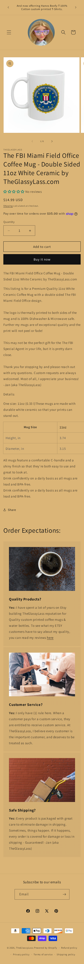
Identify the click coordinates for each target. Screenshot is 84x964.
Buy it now (42, 259)
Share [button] (12, 510)
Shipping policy (66, 954)
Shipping (8, 205)
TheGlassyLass (24, 947)
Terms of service (43, 954)
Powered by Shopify (45, 947)
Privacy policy (21, 954)
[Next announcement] (76, 7)
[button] (9, 32)
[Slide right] (52, 141)
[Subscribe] (64, 894)
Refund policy (69, 947)
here (50, 637)
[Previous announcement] (8, 7)
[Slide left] (32, 141)
